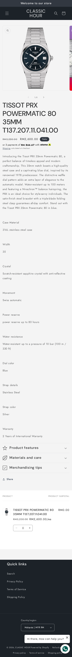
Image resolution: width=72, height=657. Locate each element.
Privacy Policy (15, 581)
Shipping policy (55, 652)
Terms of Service (16, 589)
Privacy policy (19, 652)
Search (11, 573)
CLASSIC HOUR (22, 647)
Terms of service (36, 652)
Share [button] (10, 479)
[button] (7, 13)
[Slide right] (44, 97)
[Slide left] (28, 97)
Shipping (6, 148)
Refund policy (58, 647)
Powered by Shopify (40, 647)
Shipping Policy (16, 597)
